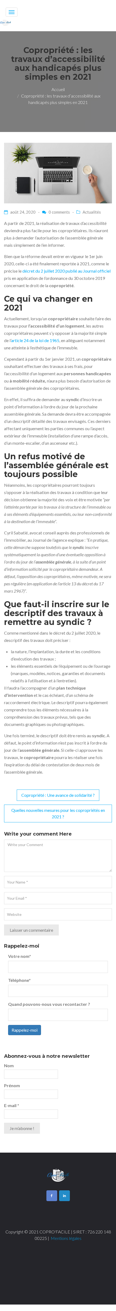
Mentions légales (66, 1238)
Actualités (92, 212)
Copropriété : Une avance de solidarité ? (58, 795)
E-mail (11, 1105)
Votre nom (19, 956)
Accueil (58, 89)
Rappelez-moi (24, 1029)
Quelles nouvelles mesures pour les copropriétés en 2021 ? (58, 813)
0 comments (59, 212)
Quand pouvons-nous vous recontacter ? (49, 1004)
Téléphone (19, 980)
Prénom (12, 1085)
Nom (9, 1065)
